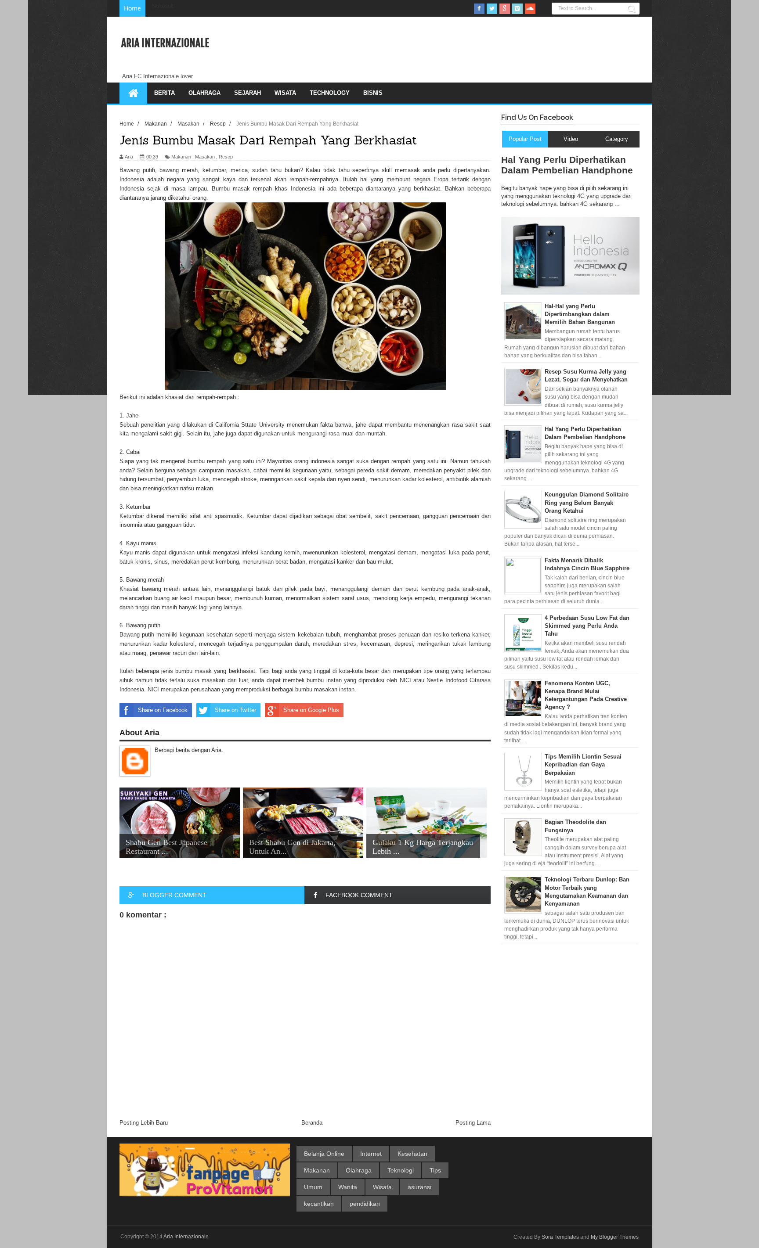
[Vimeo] (517, 9)
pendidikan (365, 1203)
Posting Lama (473, 1122)
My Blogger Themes (615, 1237)
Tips (435, 1170)
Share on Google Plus (311, 710)
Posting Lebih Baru (143, 1122)
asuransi (419, 1186)
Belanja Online (324, 1153)
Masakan (205, 156)
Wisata (285, 93)
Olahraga (204, 93)
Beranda (311, 1122)
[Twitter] (492, 9)
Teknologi (400, 1170)
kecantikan (319, 1203)
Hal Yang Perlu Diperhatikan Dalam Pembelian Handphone (567, 165)
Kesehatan (412, 1153)
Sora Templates (560, 1237)
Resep (226, 156)
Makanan (181, 156)
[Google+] (504, 9)
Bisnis (373, 93)
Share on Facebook (163, 710)
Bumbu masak (231, 188)
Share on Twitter (235, 710)
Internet (371, 1153)
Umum (313, 1186)
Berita (164, 93)
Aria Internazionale (165, 43)
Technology (330, 93)
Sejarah (247, 93)
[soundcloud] (530, 9)
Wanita (347, 1186)
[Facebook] (479, 9)
